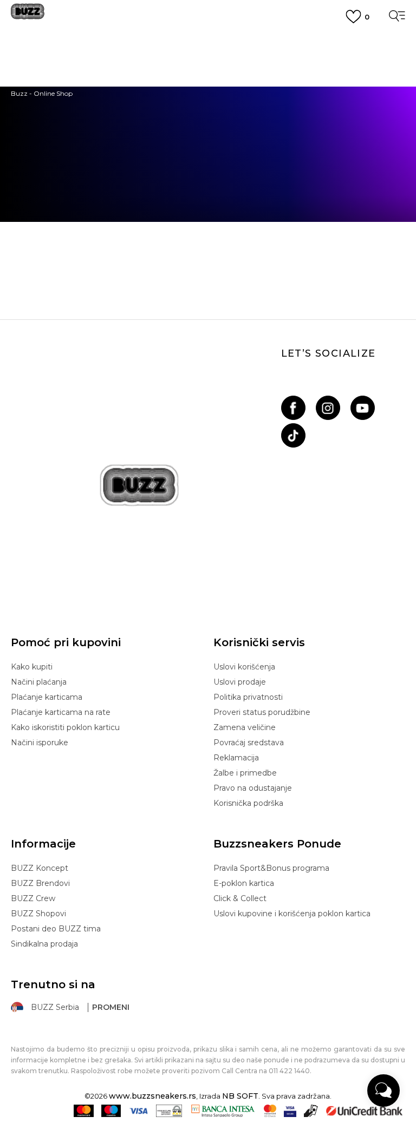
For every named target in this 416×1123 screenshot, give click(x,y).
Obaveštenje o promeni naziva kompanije (208, 40)
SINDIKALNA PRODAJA (208, 118)
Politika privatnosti (248, 697)
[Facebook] (293, 408)
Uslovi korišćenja (244, 667)
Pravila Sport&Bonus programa (271, 868)
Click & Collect (239, 898)
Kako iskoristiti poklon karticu (65, 727)
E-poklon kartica (243, 883)
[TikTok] (293, 435)
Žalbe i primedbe (245, 773)
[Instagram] (328, 408)
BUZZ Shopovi (38, 913)
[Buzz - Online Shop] (27, 15)
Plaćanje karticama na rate (60, 712)
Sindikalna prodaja (44, 944)
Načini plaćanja (39, 682)
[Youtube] (362, 408)
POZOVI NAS (208, 99)
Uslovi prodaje (239, 682)
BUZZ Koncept (39, 868)
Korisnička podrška (248, 803)
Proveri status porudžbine (261, 712)
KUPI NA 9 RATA (208, 66)
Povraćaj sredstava (248, 742)
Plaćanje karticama (46, 697)
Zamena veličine (244, 727)
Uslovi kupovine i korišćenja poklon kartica (291, 913)
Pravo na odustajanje (252, 788)
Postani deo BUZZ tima (56, 929)
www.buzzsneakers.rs (152, 1096)
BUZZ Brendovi (40, 883)
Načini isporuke (39, 742)
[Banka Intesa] (223, 1111)
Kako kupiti (32, 667)
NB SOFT (240, 1096)
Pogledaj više (208, 54)
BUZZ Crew (33, 898)
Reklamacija (236, 758)
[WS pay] (169, 1111)
